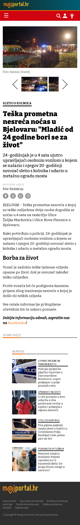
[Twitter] (13, 196)
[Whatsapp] (20, 196)
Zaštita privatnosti (52, 504)
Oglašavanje (21, 507)
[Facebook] (5, 196)
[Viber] (28, 196)
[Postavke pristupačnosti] (72, 16)
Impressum (9, 501)
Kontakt (7, 507)
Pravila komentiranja (27, 504)
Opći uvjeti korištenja (31, 501)
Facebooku (17, 323)
